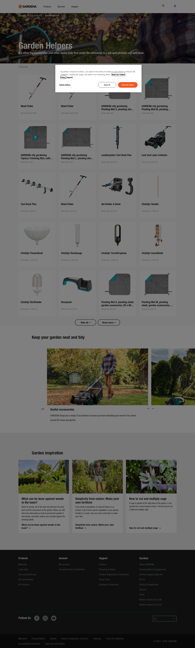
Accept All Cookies (128, 85)
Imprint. (70, 77)
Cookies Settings (64, 85)
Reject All (107, 85)
